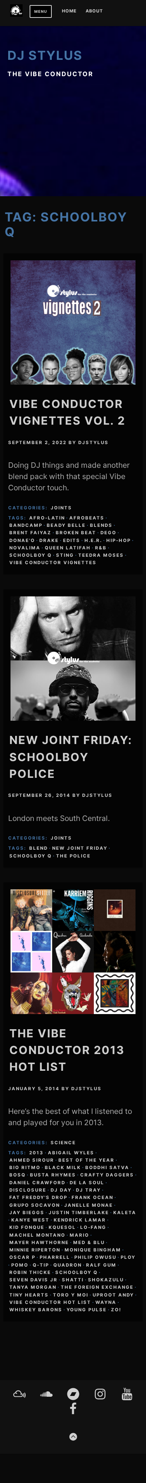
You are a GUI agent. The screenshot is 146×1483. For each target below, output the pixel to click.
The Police (73, 856)
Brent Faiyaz (30, 532)
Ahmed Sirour (31, 1160)
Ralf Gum (101, 1265)
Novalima (24, 548)
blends (101, 525)
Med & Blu (89, 1242)
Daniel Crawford (37, 1182)
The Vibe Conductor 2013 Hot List (67, 1049)
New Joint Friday (79, 848)
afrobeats (86, 518)
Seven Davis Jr (33, 1280)
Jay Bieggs (26, 1212)
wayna (105, 1302)
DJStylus (93, 442)
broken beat (76, 532)
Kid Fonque (26, 1227)
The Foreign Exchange (97, 1287)
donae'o (22, 540)
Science (63, 1142)
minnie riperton (34, 1250)
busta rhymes (53, 1175)
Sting (65, 555)
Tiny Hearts (29, 1295)
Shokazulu (106, 1280)
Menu (40, 11)
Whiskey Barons (35, 1309)
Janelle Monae (88, 1205)
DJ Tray (88, 1190)
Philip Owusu (95, 1257)
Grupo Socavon (34, 1205)
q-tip (41, 1265)
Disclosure (27, 1190)
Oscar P (22, 1257)
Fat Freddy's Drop (38, 1197)
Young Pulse (87, 1309)
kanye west (30, 1220)
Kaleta (124, 1212)
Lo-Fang (93, 1227)
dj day (61, 1190)
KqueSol (62, 1227)
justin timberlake (79, 1212)
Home (69, 11)
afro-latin (47, 518)
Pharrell (55, 1257)
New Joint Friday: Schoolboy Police (70, 756)
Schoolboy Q (30, 555)
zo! (116, 1309)
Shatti (73, 1280)
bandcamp (25, 525)
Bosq (17, 1175)
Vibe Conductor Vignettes (53, 562)
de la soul (87, 1182)
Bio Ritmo (24, 1167)
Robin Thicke (30, 1272)
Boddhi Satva (107, 1167)
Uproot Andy (113, 1295)
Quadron (67, 1265)
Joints (61, 508)
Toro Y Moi (70, 1295)
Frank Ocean (92, 1197)
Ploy (128, 1257)
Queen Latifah (68, 548)
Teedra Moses (101, 555)
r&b (101, 548)
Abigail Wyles (71, 1152)
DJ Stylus (45, 55)
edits (71, 540)
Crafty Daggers (107, 1175)
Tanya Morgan (32, 1287)
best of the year (86, 1160)
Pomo (19, 1265)
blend (38, 848)
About (94, 11)
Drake (49, 540)
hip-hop (118, 540)
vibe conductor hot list (50, 1302)
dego (108, 532)
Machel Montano (37, 1235)
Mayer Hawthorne (39, 1242)
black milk (63, 1167)
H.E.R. (93, 540)
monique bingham (93, 1250)
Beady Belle (66, 525)
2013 (36, 1152)
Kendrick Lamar (80, 1220)
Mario (79, 1235)
